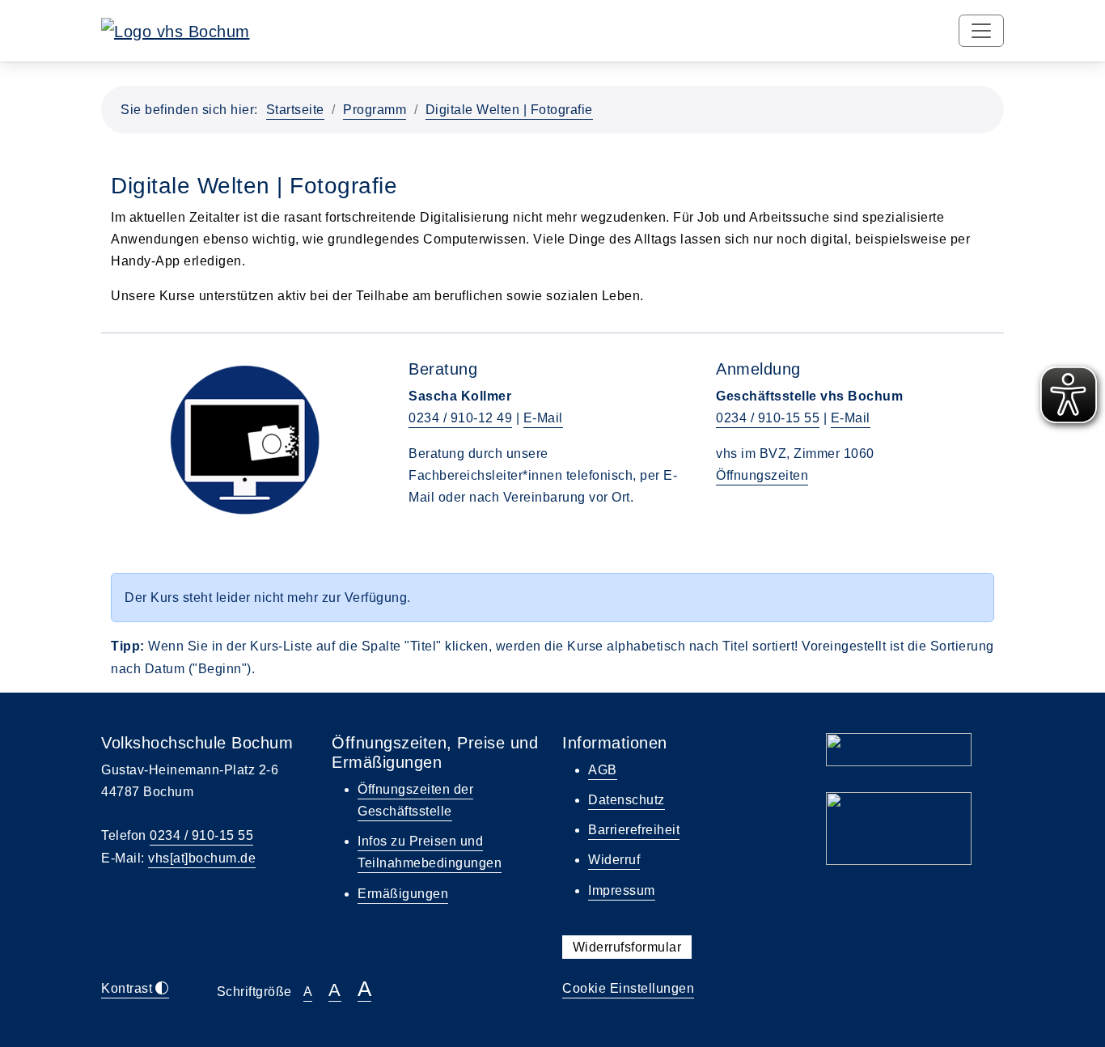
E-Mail (543, 418)
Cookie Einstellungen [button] (628, 988)
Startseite (295, 110)
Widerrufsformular (627, 947)
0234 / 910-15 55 (767, 418)
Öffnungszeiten (762, 475)
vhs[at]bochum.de (202, 858)
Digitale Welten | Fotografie (509, 110)
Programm (374, 110)
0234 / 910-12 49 (460, 418)
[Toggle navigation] (981, 31)
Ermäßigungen (403, 894)
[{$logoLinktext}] (175, 30)
